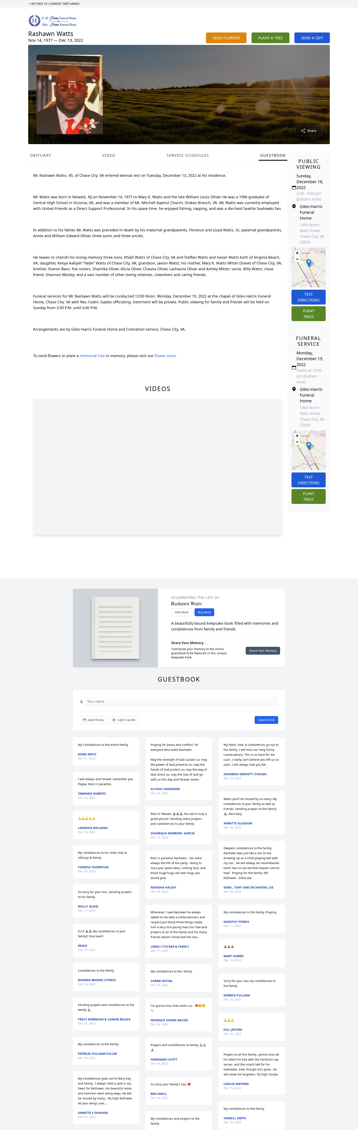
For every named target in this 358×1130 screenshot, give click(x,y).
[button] (308, 263)
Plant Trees (308, 313)
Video (108, 155)
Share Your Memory (263, 651)
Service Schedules (188, 155)
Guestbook (273, 155)
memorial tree (92, 355)
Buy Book (204, 612)
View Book (182, 612)
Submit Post (266, 720)
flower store (165, 355)
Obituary (40, 155)
